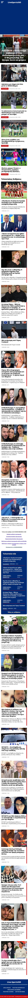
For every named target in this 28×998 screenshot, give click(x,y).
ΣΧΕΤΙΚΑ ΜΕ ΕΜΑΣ (20, 991)
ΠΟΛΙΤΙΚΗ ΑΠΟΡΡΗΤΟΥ (18, 987)
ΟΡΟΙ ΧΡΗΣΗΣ (7, 987)
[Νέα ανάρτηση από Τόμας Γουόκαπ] (14, 329)
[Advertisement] (14, 19)
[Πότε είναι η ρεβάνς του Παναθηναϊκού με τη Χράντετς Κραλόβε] (14, 128)
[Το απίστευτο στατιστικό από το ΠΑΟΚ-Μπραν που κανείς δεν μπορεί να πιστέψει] (14, 100)
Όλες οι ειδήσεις (14, 612)
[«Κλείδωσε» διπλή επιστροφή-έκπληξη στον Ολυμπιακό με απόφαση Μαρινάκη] (14, 190)
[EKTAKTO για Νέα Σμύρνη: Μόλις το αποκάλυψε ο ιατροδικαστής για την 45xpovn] (14, 805)
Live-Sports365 (14, 982)
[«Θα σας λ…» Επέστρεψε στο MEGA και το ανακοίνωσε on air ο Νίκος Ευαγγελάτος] (14, 507)
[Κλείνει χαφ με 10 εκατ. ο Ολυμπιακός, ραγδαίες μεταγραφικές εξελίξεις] (14, 157)
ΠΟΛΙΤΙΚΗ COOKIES (8, 991)
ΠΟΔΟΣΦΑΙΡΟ (5, 88)
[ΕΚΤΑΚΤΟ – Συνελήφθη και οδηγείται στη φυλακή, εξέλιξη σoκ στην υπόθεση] (14, 736)
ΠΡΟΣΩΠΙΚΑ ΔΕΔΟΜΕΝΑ (14, 989)
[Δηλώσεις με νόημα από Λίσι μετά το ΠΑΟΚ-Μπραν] (14, 73)
